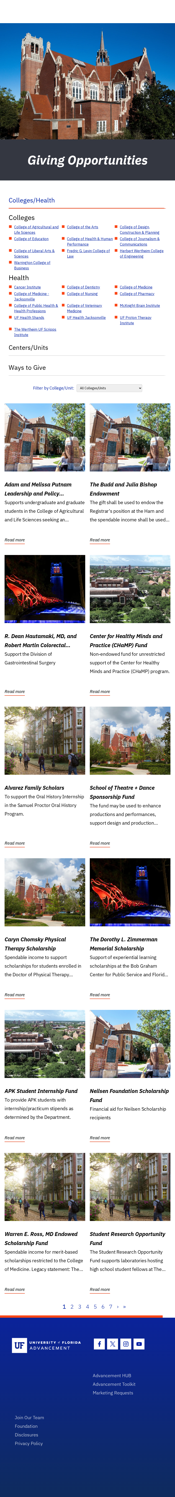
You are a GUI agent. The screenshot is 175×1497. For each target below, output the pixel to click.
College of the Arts (82, 227)
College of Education (31, 239)
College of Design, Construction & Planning (140, 230)
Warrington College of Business (32, 265)
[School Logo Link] (47, 1345)
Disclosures (26, 1435)
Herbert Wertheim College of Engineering (142, 254)
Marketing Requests (113, 1393)
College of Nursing (82, 293)
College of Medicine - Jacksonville (31, 296)
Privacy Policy (29, 1443)
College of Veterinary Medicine (84, 308)
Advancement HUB (112, 1375)
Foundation (26, 1426)
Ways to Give (27, 367)
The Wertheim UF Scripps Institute (35, 332)
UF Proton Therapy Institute (136, 320)
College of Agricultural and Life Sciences (36, 230)
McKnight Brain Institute (140, 305)
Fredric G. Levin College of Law (88, 254)
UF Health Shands (29, 317)
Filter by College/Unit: (53, 388)
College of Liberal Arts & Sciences (34, 254)
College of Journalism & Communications (140, 242)
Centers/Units (28, 347)
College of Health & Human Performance (90, 242)
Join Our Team (29, 1417)
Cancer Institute (27, 287)
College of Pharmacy (137, 293)
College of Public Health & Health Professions (36, 308)
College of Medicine (136, 287)
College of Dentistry (83, 287)
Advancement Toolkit (114, 1384)
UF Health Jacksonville (86, 317)
